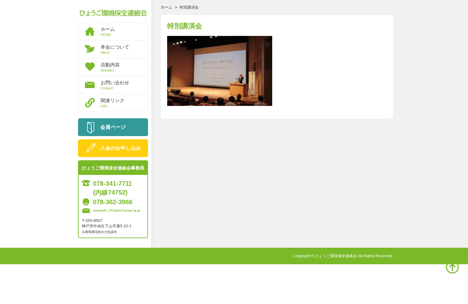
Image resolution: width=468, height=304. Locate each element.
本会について (115, 49)
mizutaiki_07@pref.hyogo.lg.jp (116, 210)
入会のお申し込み (120, 148)
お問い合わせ (115, 85)
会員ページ (113, 127)
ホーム (108, 31)
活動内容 (110, 67)
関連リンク (112, 103)
